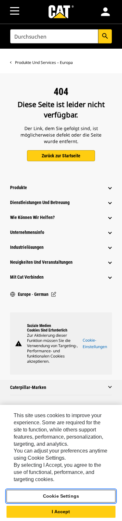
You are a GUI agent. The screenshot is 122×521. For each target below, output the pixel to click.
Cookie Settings (61, 496)
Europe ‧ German (33, 294)
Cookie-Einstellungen (95, 343)
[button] (105, 11)
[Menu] (14, 10)
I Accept (61, 511)
